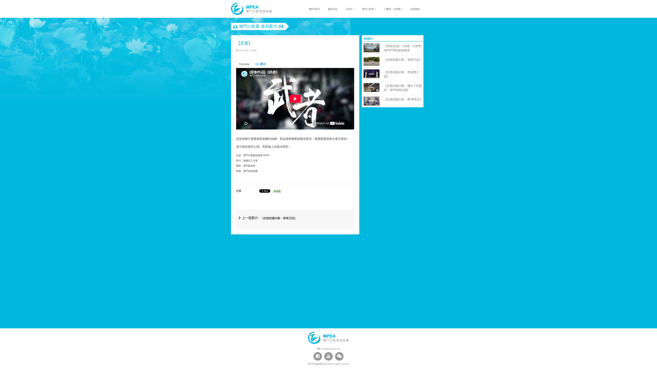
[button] (339, 356)
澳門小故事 (368, 9)
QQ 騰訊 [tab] (260, 64)
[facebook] (317, 356)
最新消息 (332, 9)
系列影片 (269, 26)
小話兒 (349, 9)
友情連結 (415, 9)
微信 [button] (278, 191)
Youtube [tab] (244, 64)
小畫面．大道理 (392, 9)
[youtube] (328, 356)
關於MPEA (314, 9)
